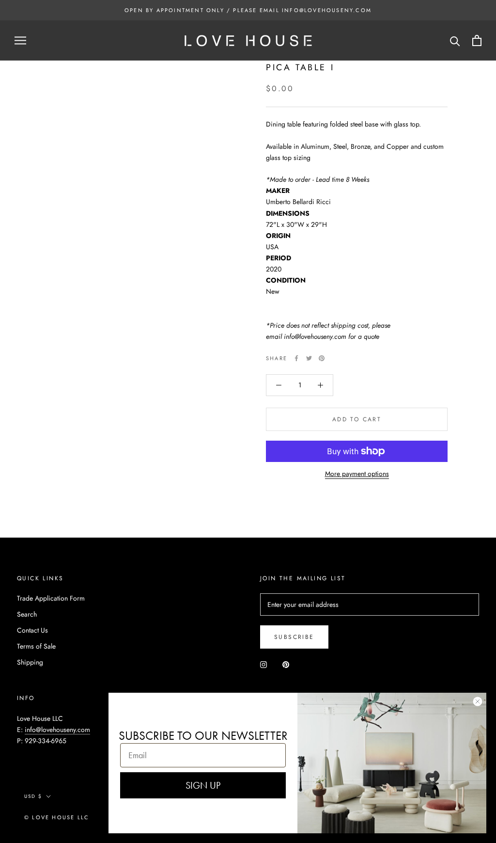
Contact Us (32, 630)
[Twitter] (309, 358)
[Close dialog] (477, 701)
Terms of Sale (36, 646)
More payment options (357, 473)
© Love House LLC (56, 817)
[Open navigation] (20, 40)
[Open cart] (476, 40)
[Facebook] (296, 358)
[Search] (455, 40)
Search (27, 614)
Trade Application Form (51, 598)
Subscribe (294, 637)
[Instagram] (263, 663)
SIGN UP (203, 785)
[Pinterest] (322, 358)
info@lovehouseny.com (57, 729)
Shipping (30, 662)
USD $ (33, 796)
